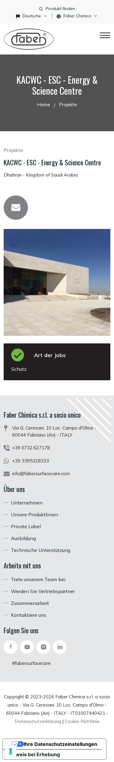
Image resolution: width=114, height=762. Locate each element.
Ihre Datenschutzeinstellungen (60, 744)
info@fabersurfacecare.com (41, 473)
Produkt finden (60, 8)
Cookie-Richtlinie (82, 721)
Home (43, 104)
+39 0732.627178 (31, 448)
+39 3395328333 (30, 461)
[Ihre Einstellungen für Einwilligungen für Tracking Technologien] (10, 751)
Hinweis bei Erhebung (34, 754)
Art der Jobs (50, 355)
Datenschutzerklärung (38, 721)
